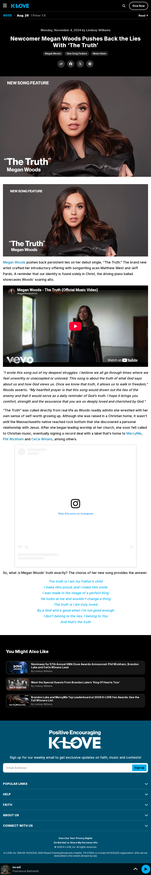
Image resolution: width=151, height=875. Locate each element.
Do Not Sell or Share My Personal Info (75, 842)
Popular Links (15, 784)
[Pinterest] (90, 64)
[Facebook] (70, 64)
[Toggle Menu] (5, 5)
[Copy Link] (61, 64)
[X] (80, 64)
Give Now (138, 5)
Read (142, 15)
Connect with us (18, 825)
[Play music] (145, 869)
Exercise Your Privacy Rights (75, 838)
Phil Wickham (13, 439)
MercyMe (133, 433)
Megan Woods (14, 262)
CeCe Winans (41, 439)
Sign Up (139, 767)
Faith (7, 805)
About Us (11, 815)
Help (7, 794)
